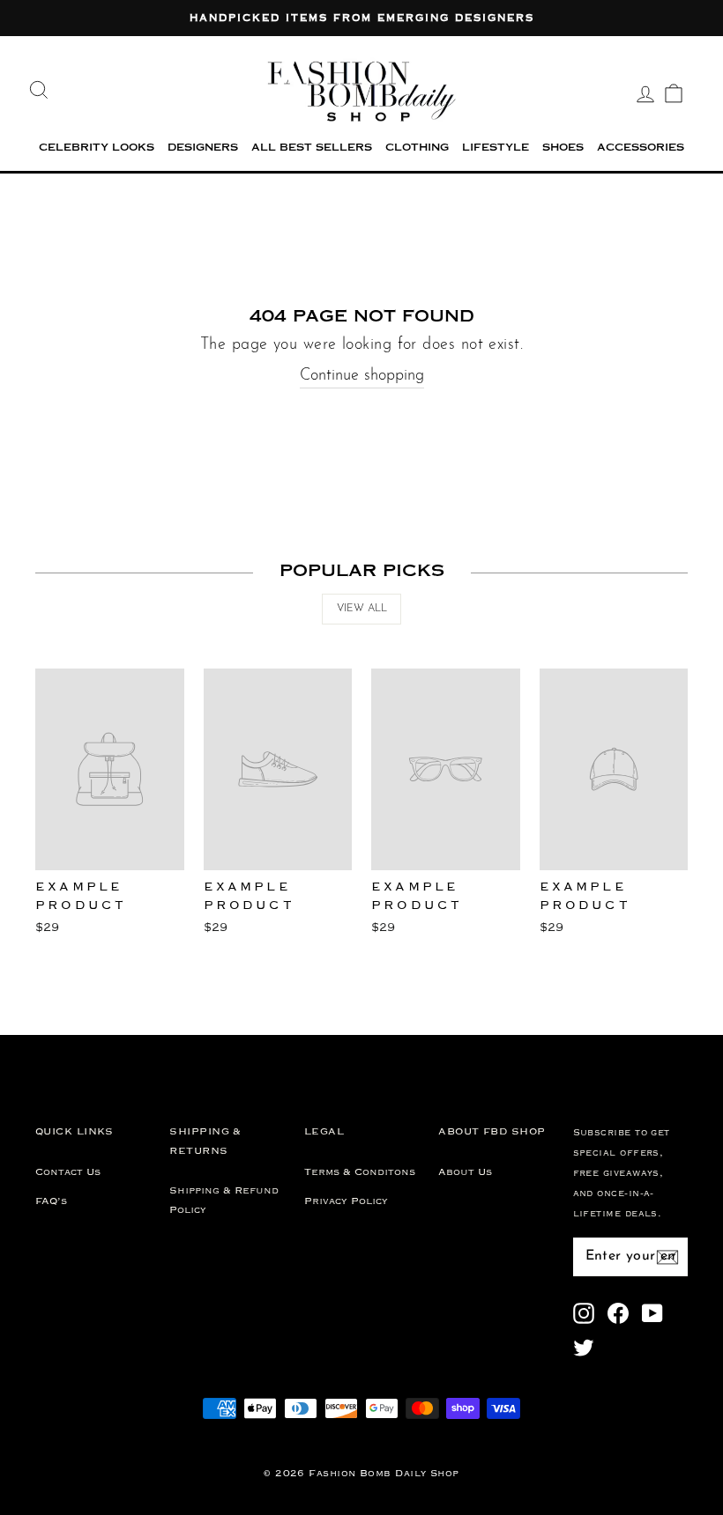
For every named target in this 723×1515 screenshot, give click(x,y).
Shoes (563, 148)
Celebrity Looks (96, 148)
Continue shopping (362, 376)
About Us (465, 1172)
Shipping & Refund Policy (224, 1200)
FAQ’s (51, 1201)
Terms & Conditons (359, 1172)
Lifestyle (495, 148)
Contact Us (68, 1172)
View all (362, 608)
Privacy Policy (346, 1201)
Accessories (640, 148)
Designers (203, 148)
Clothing (417, 148)
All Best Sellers (311, 148)
